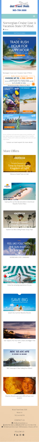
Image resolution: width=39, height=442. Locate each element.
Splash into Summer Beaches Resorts (19, 313)
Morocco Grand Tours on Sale (19, 174)
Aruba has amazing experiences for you (19, 285)
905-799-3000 (19, 10)
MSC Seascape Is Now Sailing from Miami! (19, 368)
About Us (19, 412)
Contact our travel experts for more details (19, 142)
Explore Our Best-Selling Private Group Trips (19, 229)
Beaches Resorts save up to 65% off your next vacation (19, 397)
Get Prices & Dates (19, 33)
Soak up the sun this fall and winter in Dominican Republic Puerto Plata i (19, 203)
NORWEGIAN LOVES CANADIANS (19, 257)
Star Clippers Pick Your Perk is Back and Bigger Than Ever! (19, 341)
